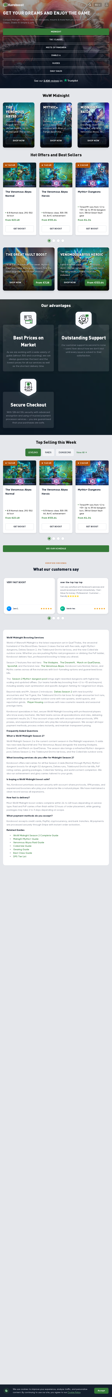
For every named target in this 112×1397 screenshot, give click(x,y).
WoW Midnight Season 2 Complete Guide (35, 835)
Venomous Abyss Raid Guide (28, 842)
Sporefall (12, 666)
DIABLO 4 (56, 55)
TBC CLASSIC (56, 39)
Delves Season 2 (63, 691)
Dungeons (65, 452)
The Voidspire (50, 662)
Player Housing (35, 702)
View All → (81, 452)
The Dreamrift (67, 662)
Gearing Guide (21, 849)
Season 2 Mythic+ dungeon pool (29, 678)
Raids (48, 452)
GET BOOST (19, 228)
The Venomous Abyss (52, 666)
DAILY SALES (56, 71)
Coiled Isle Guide (22, 846)
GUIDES (56, 63)
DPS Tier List (19, 856)
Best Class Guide (22, 853)
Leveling (33, 452)
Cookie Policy (74, 1392)
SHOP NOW (18, 140)
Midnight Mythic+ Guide (25, 839)
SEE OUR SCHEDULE (56, 548)
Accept (101, 1390)
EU (96, 4)
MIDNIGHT (56, 31)
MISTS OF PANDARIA (56, 47)
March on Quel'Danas (88, 662)
